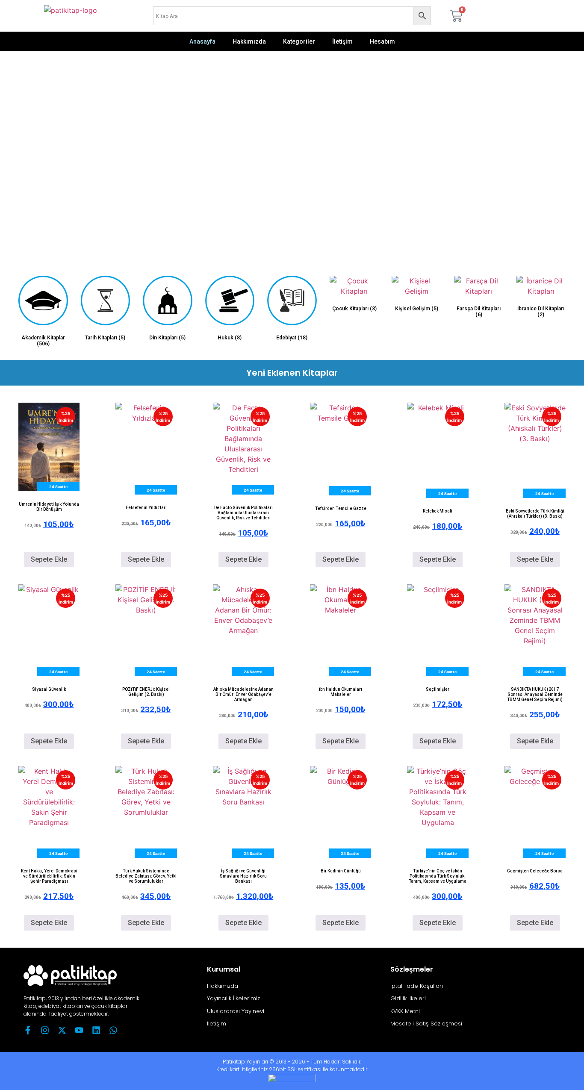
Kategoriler (299, 41)
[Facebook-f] (28, 1030)
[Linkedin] (96, 1030)
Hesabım (382, 41)
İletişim (342, 41)
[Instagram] (45, 1030)
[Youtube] (79, 1030)
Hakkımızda (249, 41)
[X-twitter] (62, 1030)
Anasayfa (202, 41)
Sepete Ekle (49, 559)
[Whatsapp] (113, 1030)
